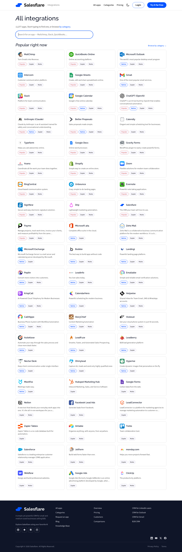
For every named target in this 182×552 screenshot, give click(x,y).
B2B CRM (136, 521)
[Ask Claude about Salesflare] (30, 529)
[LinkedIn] (151, 538)
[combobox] (54, 34)
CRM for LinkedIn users (141, 508)
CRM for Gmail (138, 516)
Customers (98, 516)
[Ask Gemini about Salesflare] (24, 529)
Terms (163, 546)
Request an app (62, 516)
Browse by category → (157, 45)
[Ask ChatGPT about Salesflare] (18, 529)
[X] (160, 538)
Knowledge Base (63, 525)
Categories (109, 5)
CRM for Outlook (139, 512)
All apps (97, 5)
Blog (57, 521)
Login (138, 5)
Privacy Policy (153, 546)
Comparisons (99, 521)
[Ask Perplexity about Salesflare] (36, 529)
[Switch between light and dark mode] (127, 5)
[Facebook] (165, 538)
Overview (98, 508)
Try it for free (156, 5)
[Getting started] (156, 538)
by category (64, 26)
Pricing (120, 5)
